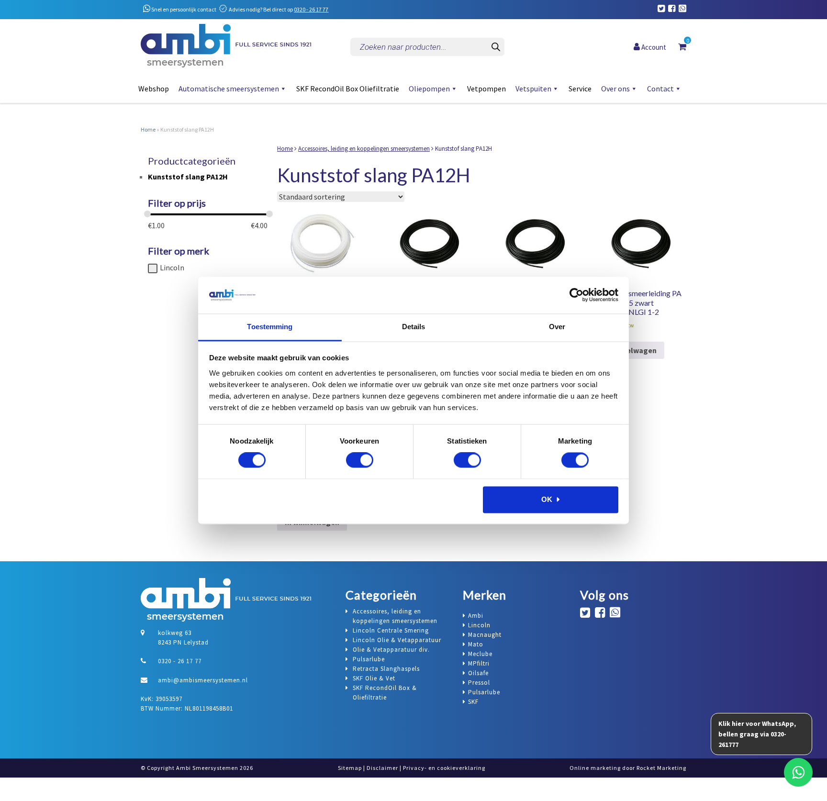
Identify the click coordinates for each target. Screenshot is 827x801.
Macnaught (485, 635)
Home (148, 129)
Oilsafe (478, 673)
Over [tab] (557, 327)
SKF (473, 702)
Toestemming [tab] (269, 327)
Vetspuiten (533, 88)
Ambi (475, 616)
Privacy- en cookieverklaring (444, 767)
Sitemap (350, 767)
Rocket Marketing (661, 767)
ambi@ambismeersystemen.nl (203, 680)
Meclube (480, 654)
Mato (475, 644)
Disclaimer (382, 767)
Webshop (153, 88)
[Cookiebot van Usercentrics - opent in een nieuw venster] (576, 295)
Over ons (615, 88)
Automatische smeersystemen (229, 88)
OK (546, 499)
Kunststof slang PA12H (188, 176)
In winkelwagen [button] (629, 350)
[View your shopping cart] (682, 46)
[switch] (359, 460)
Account (653, 46)
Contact (660, 88)
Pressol (479, 683)
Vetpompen (486, 88)
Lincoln (172, 267)
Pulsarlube (484, 692)
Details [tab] (413, 327)
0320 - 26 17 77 (311, 9)
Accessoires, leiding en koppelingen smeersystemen (364, 149)
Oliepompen (429, 88)
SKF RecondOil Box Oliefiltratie (347, 88)
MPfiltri (479, 663)
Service (580, 88)
